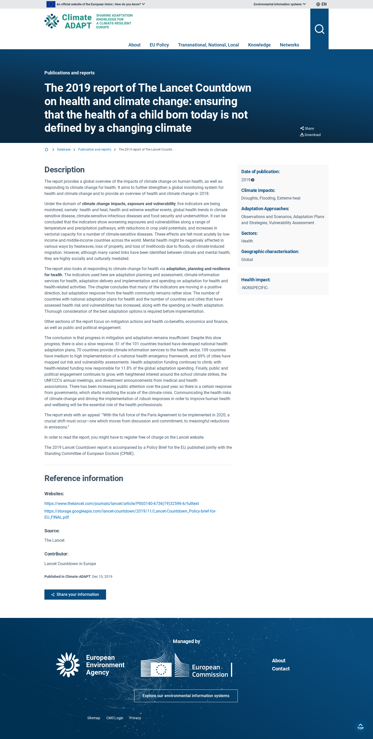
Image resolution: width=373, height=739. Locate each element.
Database (64, 149)
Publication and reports (94, 149)
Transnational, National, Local (208, 44)
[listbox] (95, 4)
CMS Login (114, 718)
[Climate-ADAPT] (175, 21)
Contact (281, 669)
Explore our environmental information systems (186, 695)
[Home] (46, 150)
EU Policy (159, 44)
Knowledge (259, 44)
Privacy (135, 718)
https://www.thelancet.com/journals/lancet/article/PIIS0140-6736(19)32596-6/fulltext (121, 503)
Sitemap (93, 718)
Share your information (78, 594)
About (134, 44)
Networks (289, 44)
